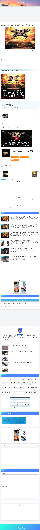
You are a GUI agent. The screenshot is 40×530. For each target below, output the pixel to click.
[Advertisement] (20, 14)
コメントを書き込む (20, 300)
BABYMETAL (3, 179)
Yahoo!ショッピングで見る (15, 159)
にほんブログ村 (3, 168)
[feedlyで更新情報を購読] (10, 207)
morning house (20, 334)
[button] (26, 53)
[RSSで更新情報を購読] (29, 207)
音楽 (12, 179)
